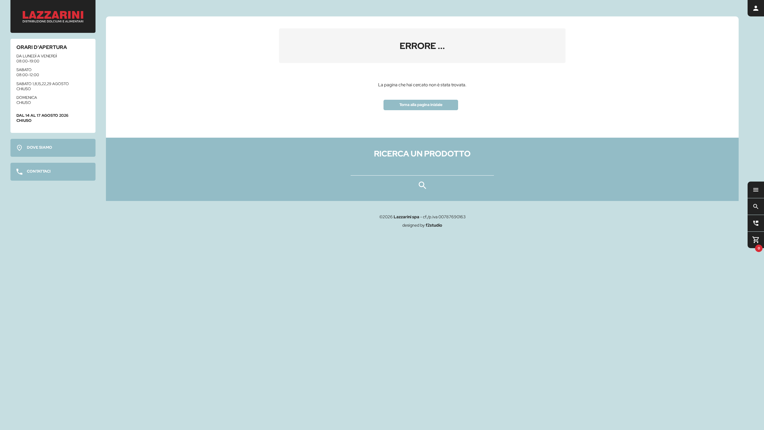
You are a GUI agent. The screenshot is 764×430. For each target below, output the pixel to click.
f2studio (434, 225)
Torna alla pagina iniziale (421, 104)
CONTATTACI (39, 171)
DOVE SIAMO (39, 147)
